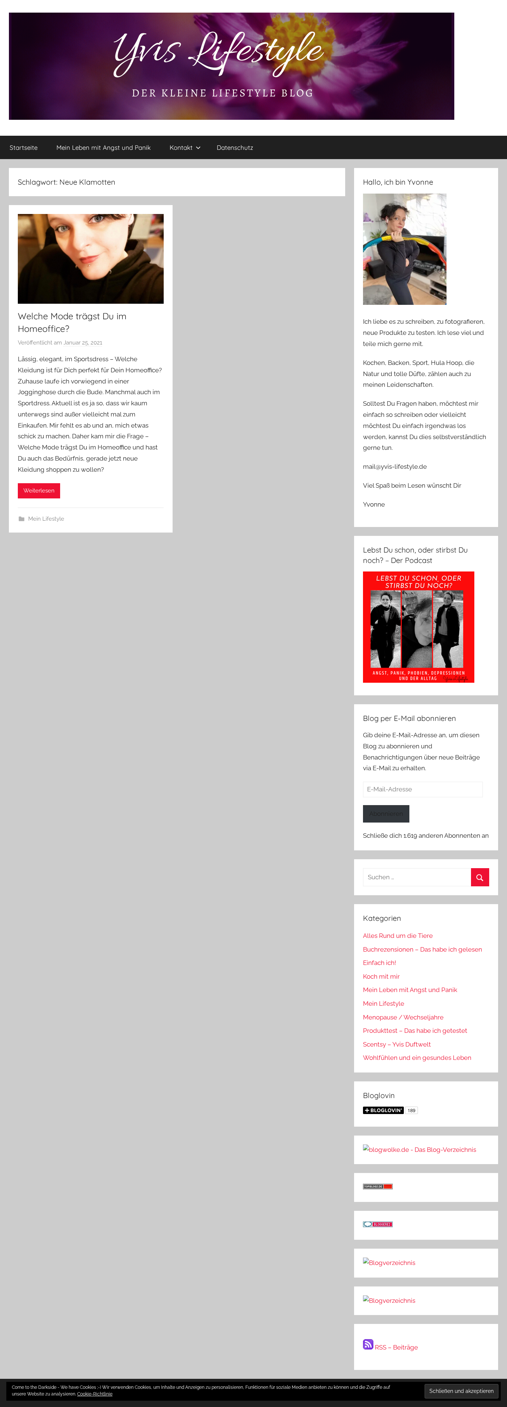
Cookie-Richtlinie (94, 1394)
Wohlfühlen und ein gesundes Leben (417, 1057)
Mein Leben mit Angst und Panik (103, 147)
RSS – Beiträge (395, 1347)
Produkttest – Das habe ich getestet (415, 1030)
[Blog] (389, 1300)
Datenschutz (235, 147)
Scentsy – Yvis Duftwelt (397, 1044)
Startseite (23, 147)
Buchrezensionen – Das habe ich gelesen (422, 949)
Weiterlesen (39, 490)
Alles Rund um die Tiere (398, 935)
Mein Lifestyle (46, 518)
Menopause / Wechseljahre (403, 1017)
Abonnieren (386, 813)
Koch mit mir (381, 976)
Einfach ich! (379, 962)
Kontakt (181, 147)
